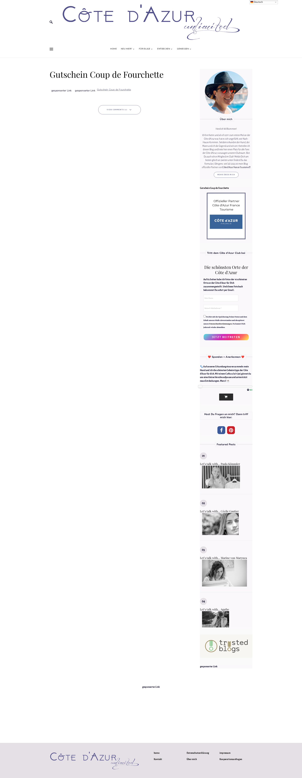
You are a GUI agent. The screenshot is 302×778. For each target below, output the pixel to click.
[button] (221, 430)
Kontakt (158, 759)
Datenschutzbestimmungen (220, 324)
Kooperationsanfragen (231, 759)
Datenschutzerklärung (198, 753)
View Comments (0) (117, 110)
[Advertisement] (151, 713)
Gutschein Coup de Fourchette (114, 89)
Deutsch (258, 2)
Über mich (192, 759)
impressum (225, 753)
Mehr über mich (226, 175)
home (156, 753)
